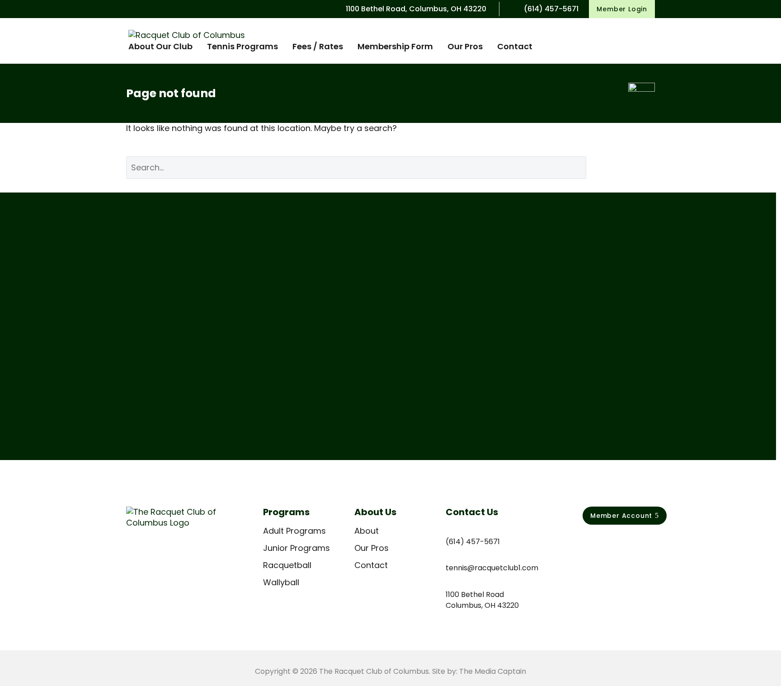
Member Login (622, 9)
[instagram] (607, 541)
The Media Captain (492, 671)
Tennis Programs (242, 46)
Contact (514, 46)
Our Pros (465, 46)
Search (627, 167)
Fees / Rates (317, 46)
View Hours (158, 388)
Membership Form (395, 46)
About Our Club (160, 46)
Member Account (624, 515)
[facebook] (588, 541)
